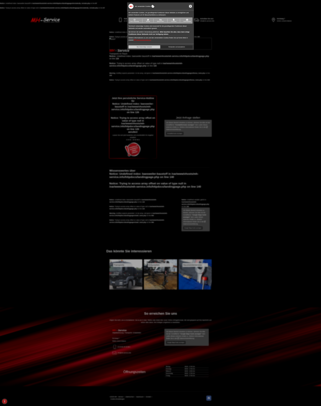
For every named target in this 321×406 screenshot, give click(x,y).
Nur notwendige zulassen (144, 47)
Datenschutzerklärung (143, 40)
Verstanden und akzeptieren (176, 47)
